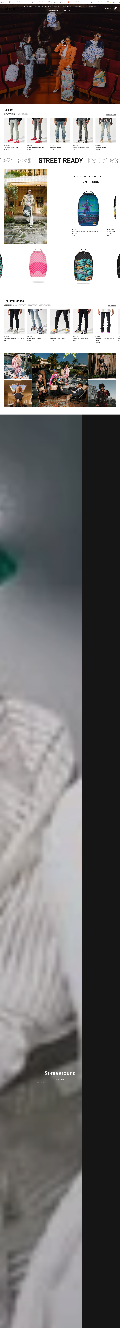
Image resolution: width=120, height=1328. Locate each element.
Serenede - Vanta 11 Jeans (80, 338)
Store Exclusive (91, 7)
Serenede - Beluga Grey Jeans (36, 147)
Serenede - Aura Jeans (11, 147)
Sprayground (75, 229)
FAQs (64, 11)
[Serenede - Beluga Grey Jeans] (37, 130)
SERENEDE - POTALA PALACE (34, 338)
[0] (114, 9)
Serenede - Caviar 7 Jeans (57, 338)
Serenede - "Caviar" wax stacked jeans (105, 339)
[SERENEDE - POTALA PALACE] (37, 321)
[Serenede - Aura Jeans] (14, 130)
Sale (70, 11)
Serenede (7, 145)
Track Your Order (54, 11)
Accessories (78, 7)
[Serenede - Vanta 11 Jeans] (83, 321)
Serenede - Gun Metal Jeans (81, 147)
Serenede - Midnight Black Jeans (14, 338)
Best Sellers (39, 7)
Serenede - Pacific (100, 147)
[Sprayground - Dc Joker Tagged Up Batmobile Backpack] (88, 207)
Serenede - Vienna (55, 147)
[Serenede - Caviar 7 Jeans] (60, 321)
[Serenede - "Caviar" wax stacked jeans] (105, 321)
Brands (47, 7)
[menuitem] (28, 7)
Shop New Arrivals (111, 114)
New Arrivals (28, 7)
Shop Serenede (112, 305)
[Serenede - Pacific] (105, 130)
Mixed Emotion (45, 305)
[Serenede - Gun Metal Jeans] (83, 130)
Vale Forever (20, 305)
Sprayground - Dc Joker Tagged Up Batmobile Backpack (85, 233)
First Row (32, 305)
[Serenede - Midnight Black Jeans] (14, 321)
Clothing (56, 7)
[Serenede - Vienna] (60, 130)
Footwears (67, 7)
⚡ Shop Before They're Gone (18, 2)
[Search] (111, 9)
